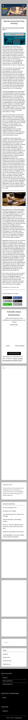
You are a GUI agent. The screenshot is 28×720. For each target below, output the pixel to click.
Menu (23, 5)
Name (8, 345)
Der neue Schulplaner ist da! (10, 507)
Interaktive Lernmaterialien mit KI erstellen (13, 531)
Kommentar (14, 324)
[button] (7, 297)
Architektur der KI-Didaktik (9, 511)
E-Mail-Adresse (20, 345)
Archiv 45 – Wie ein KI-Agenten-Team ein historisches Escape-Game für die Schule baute (13, 526)
